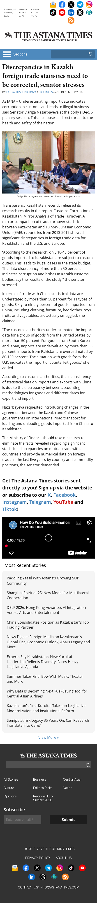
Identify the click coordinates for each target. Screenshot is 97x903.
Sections (20, 54)
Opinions (10, 796)
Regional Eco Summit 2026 (43, 798)
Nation (67, 788)
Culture (9, 788)
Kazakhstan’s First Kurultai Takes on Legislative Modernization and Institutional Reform (46, 708)
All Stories (11, 779)
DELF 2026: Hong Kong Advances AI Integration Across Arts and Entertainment (46, 610)
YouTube (63, 502)
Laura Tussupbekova (21, 92)
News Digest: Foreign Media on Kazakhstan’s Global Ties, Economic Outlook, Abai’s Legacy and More (48, 641)
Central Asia (72, 779)
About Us (64, 858)
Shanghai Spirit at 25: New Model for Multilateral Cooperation (48, 595)
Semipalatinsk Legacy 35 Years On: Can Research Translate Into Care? (48, 723)
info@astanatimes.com (59, 887)
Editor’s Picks (42, 788)
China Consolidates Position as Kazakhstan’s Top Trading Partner (48, 625)
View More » (48, 737)
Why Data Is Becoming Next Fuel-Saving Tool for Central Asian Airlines (47, 694)
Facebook (64, 495)
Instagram (14, 502)
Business (46, 92)
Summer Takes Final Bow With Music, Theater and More (45, 679)
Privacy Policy (37, 858)
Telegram (40, 502)
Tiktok (9, 509)
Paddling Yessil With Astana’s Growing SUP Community (43, 581)
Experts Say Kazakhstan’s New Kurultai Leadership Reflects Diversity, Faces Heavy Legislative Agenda (42, 661)
